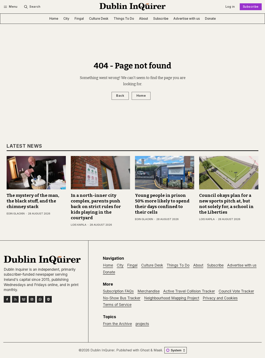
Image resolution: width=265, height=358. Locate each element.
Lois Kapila (78, 224)
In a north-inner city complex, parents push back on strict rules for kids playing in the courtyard (96, 206)
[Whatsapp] (40, 299)
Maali (158, 350)
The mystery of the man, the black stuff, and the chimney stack (33, 201)
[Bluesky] (23, 299)
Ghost (144, 350)
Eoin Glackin (16, 213)
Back (120, 95)
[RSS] (15, 299)
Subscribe (251, 6)
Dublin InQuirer (102, 350)
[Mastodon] (48, 299)
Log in (230, 6)
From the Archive (117, 323)
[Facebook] (7, 299)
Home (141, 95)
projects (142, 323)
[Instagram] (32, 299)
